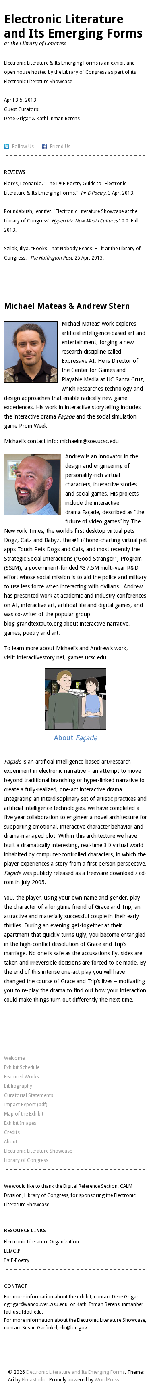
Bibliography (18, 1086)
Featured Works (21, 1077)
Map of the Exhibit (23, 1114)
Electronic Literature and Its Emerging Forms (73, 26)
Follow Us (23, 146)
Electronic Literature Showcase (38, 81)
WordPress (107, 1380)
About (10, 1142)
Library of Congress (84, 72)
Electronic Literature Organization (41, 1242)
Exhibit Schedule (21, 1067)
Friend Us (60, 146)
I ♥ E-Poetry (16, 1260)
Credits (12, 1132)
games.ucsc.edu (87, 657)
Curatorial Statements (28, 1095)
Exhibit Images (20, 1123)
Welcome (14, 1058)
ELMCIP (12, 1251)
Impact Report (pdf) (25, 1104)
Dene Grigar (17, 118)
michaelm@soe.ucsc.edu (89, 441)
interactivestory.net (40, 657)
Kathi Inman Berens (58, 118)
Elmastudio (34, 1380)
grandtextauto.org (39, 623)
